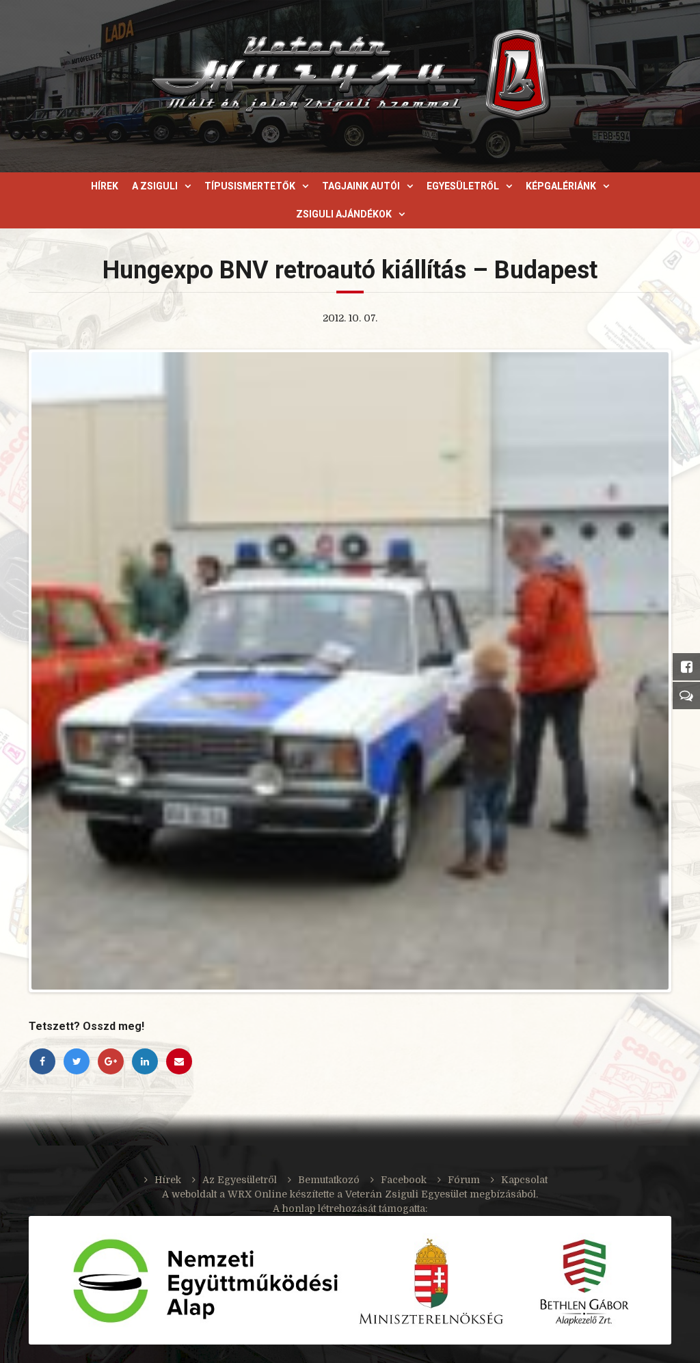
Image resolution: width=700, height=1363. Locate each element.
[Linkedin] (145, 1061)
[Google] (111, 1061)
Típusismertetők (249, 186)
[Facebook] (42, 1061)
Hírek (104, 186)
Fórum (464, 1179)
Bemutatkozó (329, 1179)
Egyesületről (463, 186)
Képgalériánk (561, 186)
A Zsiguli (155, 186)
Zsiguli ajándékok (344, 214)
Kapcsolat (524, 1179)
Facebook (404, 1179)
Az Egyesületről (239, 1179)
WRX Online (257, 1194)
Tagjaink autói (361, 186)
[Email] (179, 1061)
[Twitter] (77, 1061)
